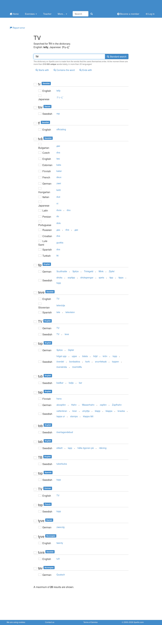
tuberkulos (61, 463)
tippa (120, 277)
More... (61, 13)
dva (58, 152)
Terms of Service (90, 622)
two (58, 158)
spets (101, 277)
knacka (121, 410)
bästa (85, 356)
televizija (60, 305)
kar (80, 382)
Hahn (74, 404)
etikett (59, 447)
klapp (97, 410)
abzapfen (61, 404)
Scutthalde (61, 271)
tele (58, 312)
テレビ (59, 97)
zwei (58, 183)
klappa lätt (88, 416)
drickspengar (86, 277)
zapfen (103, 404)
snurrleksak (101, 361)
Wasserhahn (88, 404)
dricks (59, 277)
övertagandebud (64, 432)
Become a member (129, 13)
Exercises (30, 13)
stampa (74, 416)
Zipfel (111, 271)
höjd (95, 356)
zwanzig (60, 527)
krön (105, 356)
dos (58, 249)
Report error (18, 27)
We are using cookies (16, 622)
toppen (115, 361)
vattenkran (61, 410)
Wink (101, 271)
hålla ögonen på (86, 447)
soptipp (71, 277)
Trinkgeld (88, 271)
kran (74, 410)
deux (58, 177)
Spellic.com (139, 622)
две (58, 145)
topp (58, 282)
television (70, 312)
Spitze (75, 271)
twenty (59, 542)
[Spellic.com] (23, 5)
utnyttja (86, 410)
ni (57, 203)
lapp (70, 447)
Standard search (117, 56)
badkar (59, 382)
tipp (111, 277)
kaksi (59, 171)
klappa (109, 410)
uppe (74, 356)
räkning (102, 447)
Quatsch (60, 574)
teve (67, 334)
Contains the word (65, 70)
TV (57, 298)
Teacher (47, 13)
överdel (60, 361)
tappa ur (60, 416)
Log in (151, 13)
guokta (59, 242)
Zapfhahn (117, 404)
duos (58, 210)
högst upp (61, 356)
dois (58, 223)
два (58, 229)
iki (57, 255)
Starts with (43, 70)
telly (58, 90)
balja (71, 382)
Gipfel (71, 350)
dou (69, 210)
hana (59, 398)
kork (87, 361)
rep (58, 113)
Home (15, 13)
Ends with (87, 70)
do (57, 216)
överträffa (77, 366)
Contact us (49, 622)
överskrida (61, 366)
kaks (58, 164)
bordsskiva (74, 361)
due (58, 196)
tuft (58, 558)
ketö (58, 190)
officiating (61, 129)
